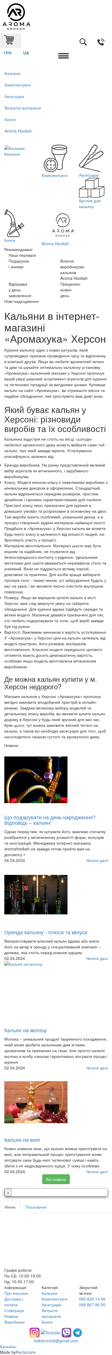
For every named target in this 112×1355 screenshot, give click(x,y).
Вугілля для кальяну (90, 203)
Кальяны (8, 1346)
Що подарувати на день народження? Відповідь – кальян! (50, 819)
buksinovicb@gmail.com (56, 1340)
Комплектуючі (17, 85)
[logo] (56, 16)
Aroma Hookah (18, 131)
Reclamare (26, 1352)
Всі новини (56, 1179)
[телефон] (101, 42)
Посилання (36, 1207)
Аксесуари (14, 96)
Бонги (10, 119)
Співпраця (14, 1310)
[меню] (63, 56)
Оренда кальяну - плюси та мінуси (45, 932)
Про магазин (16, 1293)
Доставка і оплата (13, 1301)
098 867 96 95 (92, 1304)
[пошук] (83, 42)
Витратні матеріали (23, 108)
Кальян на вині (22, 1139)
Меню (10, 1207)
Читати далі (97, 860)
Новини (11, 1316)
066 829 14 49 (92, 1299)
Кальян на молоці (25, 1030)
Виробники (14, 1322)
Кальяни (12, 73)
